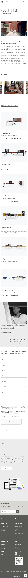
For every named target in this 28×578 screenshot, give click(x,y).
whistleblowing (17, 537)
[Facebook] (17, 551)
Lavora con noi (17, 548)
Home (2, 555)
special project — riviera (19, 533)
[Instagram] (15, 551)
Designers (16, 529)
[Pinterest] (19, 551)
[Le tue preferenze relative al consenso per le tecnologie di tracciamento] (25, 575)
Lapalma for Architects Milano (20, 524)
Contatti (16, 545)
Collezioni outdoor (4, 523)
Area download (3, 529)
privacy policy (16, 406)
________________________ (5, 527)
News (16, 530)
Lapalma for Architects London (20, 526)
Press (16, 547)
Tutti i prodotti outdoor (4, 526)
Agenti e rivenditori (18, 544)
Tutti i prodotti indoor (4, 524)
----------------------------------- (4, 547)
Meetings (2, 551)
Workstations (3, 550)
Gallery (3, 576)
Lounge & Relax (3, 548)
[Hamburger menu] (26, 1)
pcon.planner (3, 532)
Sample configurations (17, 576)
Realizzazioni (3, 544)
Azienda (16, 522)
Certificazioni (3, 530)
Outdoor (2, 554)
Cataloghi (2, 545)
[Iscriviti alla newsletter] (17, 511)
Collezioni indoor (3, 522)
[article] (14, 127)
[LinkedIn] (21, 551)
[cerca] (23, 2)
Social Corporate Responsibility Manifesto (20, 536)
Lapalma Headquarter (18, 523)
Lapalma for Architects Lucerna (20, 527)
